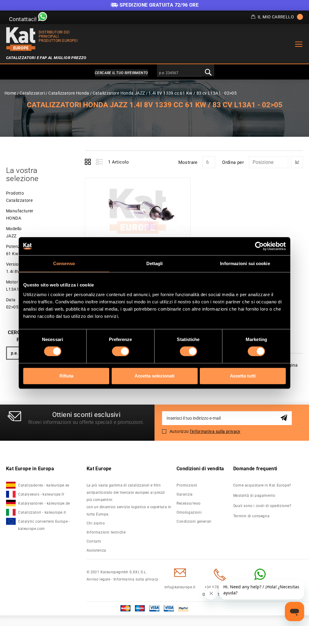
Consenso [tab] (64, 263)
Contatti (94, 541)
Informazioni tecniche (106, 532)
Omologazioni (189, 512)
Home (10, 93)
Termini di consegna (251, 516)
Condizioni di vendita (200, 468)
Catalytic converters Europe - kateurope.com (44, 525)
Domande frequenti (255, 468)
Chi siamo (96, 523)
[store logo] (21, 39)
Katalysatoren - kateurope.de (44, 503)
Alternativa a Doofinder (154, 72)
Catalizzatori (33, 93)
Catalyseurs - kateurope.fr (41, 494)
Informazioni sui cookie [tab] (245, 263)
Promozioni (187, 485)
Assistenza (96, 550)
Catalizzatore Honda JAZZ (119, 93)
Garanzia (185, 494)
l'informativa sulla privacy (215, 431)
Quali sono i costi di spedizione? (262, 506)
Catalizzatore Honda (68, 93)
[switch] (120, 351)
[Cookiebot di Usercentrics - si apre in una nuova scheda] (259, 246)
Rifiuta (66, 375)
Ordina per (233, 162)
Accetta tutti (243, 375)
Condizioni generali (194, 521)
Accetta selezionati (154, 375)
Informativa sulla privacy (135, 579)
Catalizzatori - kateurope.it (42, 512)
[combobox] (179, 73)
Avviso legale (98, 579)
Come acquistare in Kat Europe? (262, 485)
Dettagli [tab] (154, 263)
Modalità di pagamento (254, 495)
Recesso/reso (188, 503)
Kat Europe (99, 468)
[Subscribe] (285, 418)
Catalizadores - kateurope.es (43, 485)
